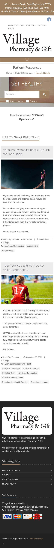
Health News (16, 101)
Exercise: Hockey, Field (12, 377)
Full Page (5, 242)
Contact (6, 475)
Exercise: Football (31, 368)
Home (9, 72)
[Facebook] (49, 19)
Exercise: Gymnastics (14, 245)
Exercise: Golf (8, 373)
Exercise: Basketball (11, 368)
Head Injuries (8, 250)
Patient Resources (24, 72)
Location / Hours (10, 479)
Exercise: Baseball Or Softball (17, 363)
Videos (34, 101)
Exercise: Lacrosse (39, 382)
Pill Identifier (27, 25)
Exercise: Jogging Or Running (15, 382)
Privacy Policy (9, 484)
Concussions (32, 245)
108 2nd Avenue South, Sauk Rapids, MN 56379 (27, 4)
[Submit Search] (44, 94)
